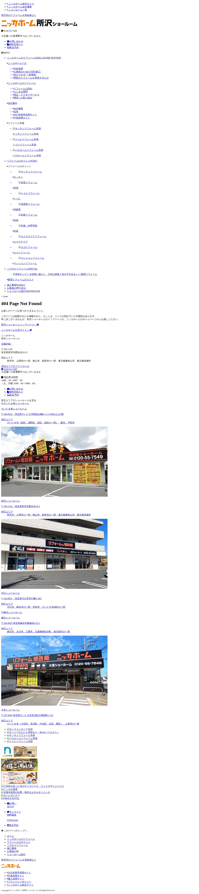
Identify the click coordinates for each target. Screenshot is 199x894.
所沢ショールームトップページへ (19, 324)
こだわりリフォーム (22, 269)
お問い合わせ (16, 41)
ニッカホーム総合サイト (21, 3)
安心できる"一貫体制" (25, 74)
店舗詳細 (6, 344)
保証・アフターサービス (26, 94)
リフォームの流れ (23, 88)
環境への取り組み (23, 98)
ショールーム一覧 (17, 10)
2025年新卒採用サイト (19, 872)
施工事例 (16, 285)
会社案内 (12, 103)
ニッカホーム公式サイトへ (15, 330)
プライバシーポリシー (19, 882)
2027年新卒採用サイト (25, 114)
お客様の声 (16, 288)
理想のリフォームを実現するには (31, 78)
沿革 (16, 111)
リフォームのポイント (22, 161)
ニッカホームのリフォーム (34, 58)
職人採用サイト (16, 879)
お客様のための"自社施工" (27, 71)
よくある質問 (21, 91)
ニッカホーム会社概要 (20, 7)
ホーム (10, 836)
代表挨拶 (18, 68)
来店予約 (14, 47)
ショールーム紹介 (23, 291)
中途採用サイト (22, 118)
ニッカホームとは (17, 63)
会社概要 (18, 108)
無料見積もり (16, 44)
